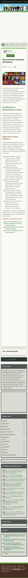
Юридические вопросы (10, 455)
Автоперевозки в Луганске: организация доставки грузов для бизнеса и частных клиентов (13, 471)
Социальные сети (10, 483)
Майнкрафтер (9, 50)
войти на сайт (18, 381)
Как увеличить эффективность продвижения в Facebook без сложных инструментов (12, 484)
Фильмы (6, 452)
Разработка (7, 446)
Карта (19, 568)
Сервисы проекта (11, 566)
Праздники (7, 441)
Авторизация (13, 359)
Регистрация (5, 359)
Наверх (24, 568)
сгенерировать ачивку (17, 384)
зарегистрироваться (7, 381)
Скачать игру (19, 1)
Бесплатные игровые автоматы (13, 221)
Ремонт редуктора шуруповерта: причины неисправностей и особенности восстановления (13, 502)
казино (7, 492)
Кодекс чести (20, 566)
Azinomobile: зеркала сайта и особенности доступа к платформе (15, 492)
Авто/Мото (8, 506)
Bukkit (5, 421)
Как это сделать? (8, 431)
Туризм (7, 475)
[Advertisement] (14, 27)
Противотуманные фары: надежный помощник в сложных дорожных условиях (13, 508)
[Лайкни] (3, 66)
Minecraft (6, 423)
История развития (6, 568)
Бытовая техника (10, 499)
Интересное (7, 429)
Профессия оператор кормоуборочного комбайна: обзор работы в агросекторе (13, 513)
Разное (6, 444)
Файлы (6, 449)
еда (6, 488)
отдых (7, 479)
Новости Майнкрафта (9, 434)
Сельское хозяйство (10, 511)
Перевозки (8, 470)
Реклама (14, 568)
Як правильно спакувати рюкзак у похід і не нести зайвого (14, 476)
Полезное (6, 437)
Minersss (6, 426)
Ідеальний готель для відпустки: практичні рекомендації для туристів (15, 479)
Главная (3, 566)
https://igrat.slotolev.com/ (15, 97)
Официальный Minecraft (8, 1)
